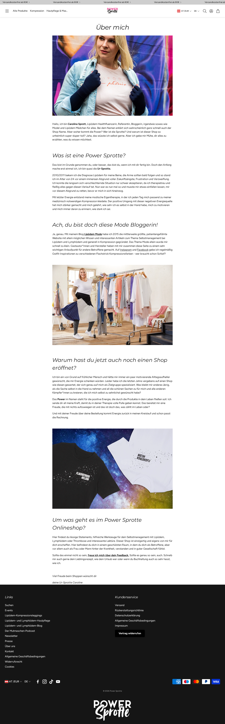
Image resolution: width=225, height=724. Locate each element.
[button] (7, 11)
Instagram (126, 249)
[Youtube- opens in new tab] (58, 681)
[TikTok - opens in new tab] (51, 681)
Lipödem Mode (93, 234)
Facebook (142, 249)
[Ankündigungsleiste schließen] (222, 2)
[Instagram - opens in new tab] (44, 681)
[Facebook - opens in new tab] (38, 681)
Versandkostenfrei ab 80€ (15, 2)
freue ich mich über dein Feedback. (108, 555)
